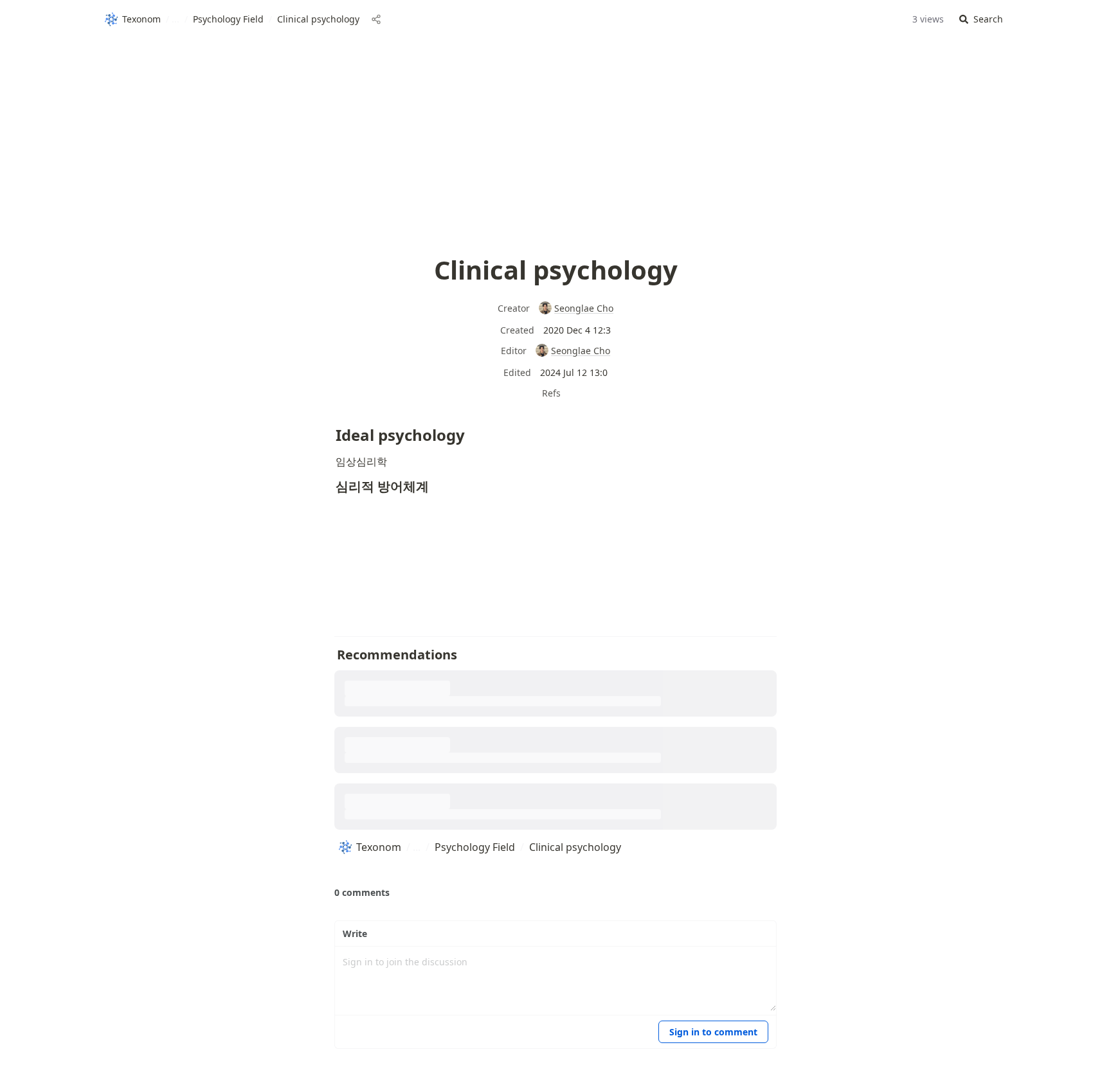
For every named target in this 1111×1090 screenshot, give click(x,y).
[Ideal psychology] (329, 430)
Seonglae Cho (583, 308)
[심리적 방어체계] (329, 483)
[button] (981, 19)
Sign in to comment (713, 1032)
